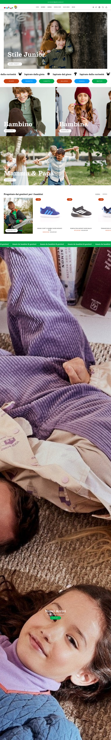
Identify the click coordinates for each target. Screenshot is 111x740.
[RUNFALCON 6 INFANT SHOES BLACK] (81, 212)
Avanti (108, 212)
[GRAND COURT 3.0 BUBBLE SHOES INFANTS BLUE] (49, 212)
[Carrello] (106, 7)
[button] (43, 7)
